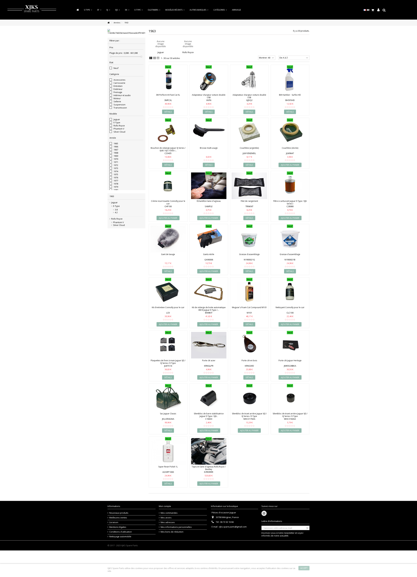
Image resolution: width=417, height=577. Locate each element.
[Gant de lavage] (168, 239)
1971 (116, 162)
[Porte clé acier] (209, 345)
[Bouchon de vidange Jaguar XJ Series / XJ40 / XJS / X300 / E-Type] (168, 132)
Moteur (117, 98)
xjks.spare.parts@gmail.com (233, 526)
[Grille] (150, 58)
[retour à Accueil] (108, 23)
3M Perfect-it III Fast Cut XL (168, 94)
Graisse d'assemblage (249, 254)
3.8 (116, 209)
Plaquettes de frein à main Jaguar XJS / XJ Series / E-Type (168, 361)
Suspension (119, 104)
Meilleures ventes (118, 517)
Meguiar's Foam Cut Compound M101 (249, 307)
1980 (116, 189)
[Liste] (154, 58)
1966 (116, 146)
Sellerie (117, 101)
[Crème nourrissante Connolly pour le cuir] (168, 185)
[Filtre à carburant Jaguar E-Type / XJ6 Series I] (290, 185)
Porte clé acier (208, 360)
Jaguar (117, 119)
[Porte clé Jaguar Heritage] (290, 345)
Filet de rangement (249, 201)
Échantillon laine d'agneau (209, 201)
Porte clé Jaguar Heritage (290, 360)
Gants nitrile (208, 254)
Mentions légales (117, 527)
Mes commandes (169, 513)
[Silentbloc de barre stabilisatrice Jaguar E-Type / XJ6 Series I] (209, 398)
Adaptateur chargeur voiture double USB (208, 96)
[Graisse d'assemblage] (249, 239)
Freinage (118, 92)
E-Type (117, 122)
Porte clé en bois (249, 360)
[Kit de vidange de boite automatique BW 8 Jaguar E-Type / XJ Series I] (209, 292)
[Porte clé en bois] (249, 345)
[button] (220, 10)
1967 (116, 149)
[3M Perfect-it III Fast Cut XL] (168, 79)
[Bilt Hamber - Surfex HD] (290, 79)
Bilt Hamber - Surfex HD (290, 94)
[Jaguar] (161, 44)
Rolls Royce (119, 125)
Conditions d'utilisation (120, 531)
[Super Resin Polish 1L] (168, 451)
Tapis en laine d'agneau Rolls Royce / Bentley (209, 468)
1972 (116, 165)
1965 (116, 143)
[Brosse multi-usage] (209, 132)
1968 (116, 152)
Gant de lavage (168, 254)
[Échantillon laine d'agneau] (209, 185)
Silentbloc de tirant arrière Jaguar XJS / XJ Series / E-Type (249, 415)
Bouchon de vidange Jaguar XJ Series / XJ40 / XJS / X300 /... (168, 149)
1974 (116, 171)
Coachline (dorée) (290, 148)
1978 (116, 183)
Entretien (118, 86)
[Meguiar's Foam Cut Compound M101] (249, 292)
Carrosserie (119, 82)
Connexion (378, 10)
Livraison (113, 522)
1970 (116, 158)
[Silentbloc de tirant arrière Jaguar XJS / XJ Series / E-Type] (249, 398)
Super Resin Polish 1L (168, 466)
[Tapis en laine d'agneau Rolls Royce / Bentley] (209, 451)
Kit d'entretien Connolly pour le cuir (168, 307)
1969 (116, 155)
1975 (116, 174)
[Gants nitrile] (209, 239)
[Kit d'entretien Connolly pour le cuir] (168, 292)
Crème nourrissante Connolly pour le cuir (168, 202)
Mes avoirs (166, 517)
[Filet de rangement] (249, 185)
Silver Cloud (119, 131)
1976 (116, 177)
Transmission (120, 107)
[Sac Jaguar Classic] (168, 398)
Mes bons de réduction (172, 531)
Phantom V (119, 128)
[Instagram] (264, 513)
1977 (116, 180)
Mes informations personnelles (176, 527)
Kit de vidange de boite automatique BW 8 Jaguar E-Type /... (209, 308)
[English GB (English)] (368, 9)
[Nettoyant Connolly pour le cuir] (290, 292)
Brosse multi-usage (209, 148)
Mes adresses (168, 522)
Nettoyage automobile (120, 536)
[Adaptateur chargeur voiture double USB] (209, 79)
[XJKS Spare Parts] (32, 9)
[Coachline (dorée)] (290, 132)
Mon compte (165, 506)
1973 (116, 168)
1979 (116, 186)
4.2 (116, 212)
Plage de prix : (116, 53)
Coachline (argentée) (249, 148)
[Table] (158, 58)
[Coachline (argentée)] (249, 132)
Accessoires (119, 79)
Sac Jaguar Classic (168, 413)
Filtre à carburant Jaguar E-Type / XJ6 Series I (290, 202)
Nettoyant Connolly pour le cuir (290, 307)
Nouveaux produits (118, 513)
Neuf (116, 68)
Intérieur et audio (122, 95)
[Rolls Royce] (188, 44)
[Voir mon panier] (372, 10)
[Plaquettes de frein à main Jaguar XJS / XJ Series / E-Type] (168, 345)
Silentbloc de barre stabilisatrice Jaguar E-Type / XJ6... (209, 415)
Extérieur (118, 89)
